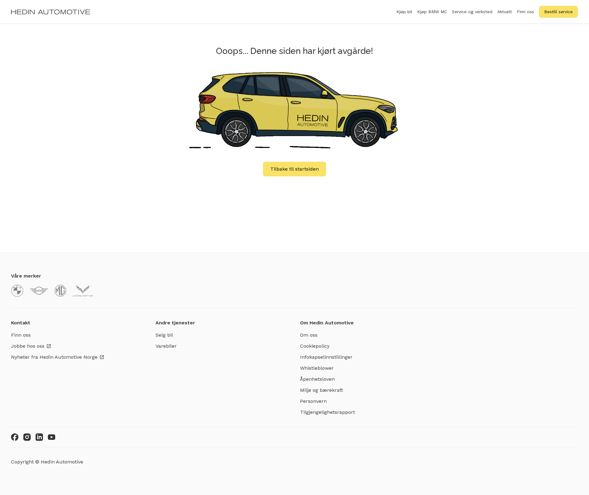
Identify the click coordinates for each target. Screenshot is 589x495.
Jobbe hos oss (27, 346)
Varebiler (166, 346)
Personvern (313, 401)
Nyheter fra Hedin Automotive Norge (54, 357)
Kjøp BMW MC (432, 11)
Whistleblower (317, 368)
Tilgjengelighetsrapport (327, 412)
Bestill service (558, 11)
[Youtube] (51, 437)
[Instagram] (27, 437)
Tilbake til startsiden (294, 169)
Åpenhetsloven (317, 379)
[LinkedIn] (39, 437)
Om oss (309, 335)
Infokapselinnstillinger (326, 357)
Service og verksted (472, 11)
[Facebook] (14, 437)
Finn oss (525, 11)
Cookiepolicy (314, 346)
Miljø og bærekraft (321, 390)
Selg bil (164, 335)
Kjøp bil (404, 11)
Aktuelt (504, 11)
